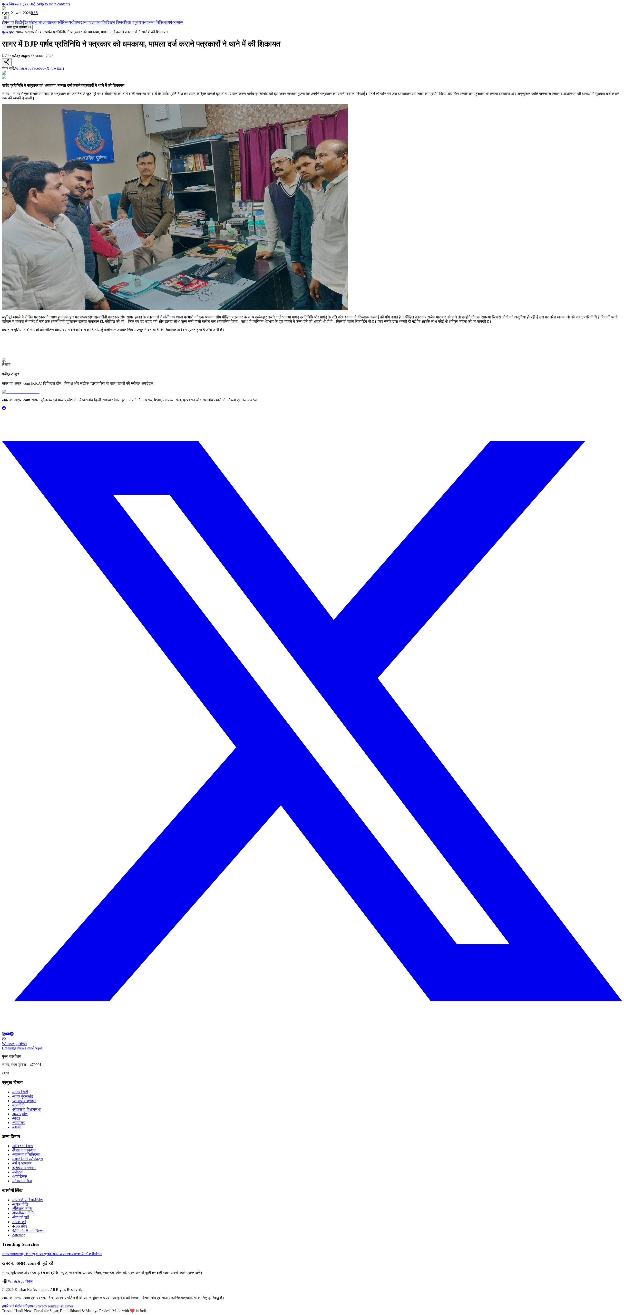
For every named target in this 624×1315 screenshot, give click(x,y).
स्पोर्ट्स (17, 1172)
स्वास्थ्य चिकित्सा (156, 22)
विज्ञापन (30, 1306)
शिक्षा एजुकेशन (134, 22)
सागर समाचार (11, 1254)
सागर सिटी (14, 22)
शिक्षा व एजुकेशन (24, 1150)
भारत (80, 22)
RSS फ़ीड (19, 1226)
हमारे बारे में (9, 1306)
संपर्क (21, 1306)
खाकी (100, 22)
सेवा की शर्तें (20, 1217)
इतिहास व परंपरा (24, 1168)
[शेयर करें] (7, 62)
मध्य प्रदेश (20, 1114)
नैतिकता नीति (22, 1209)
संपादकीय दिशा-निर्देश (27, 1200)
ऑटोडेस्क (19, 1176)
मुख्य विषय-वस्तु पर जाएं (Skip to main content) (36, 4)
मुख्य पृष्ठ (8, 32)
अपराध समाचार (62, 1254)
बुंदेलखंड (28, 22)
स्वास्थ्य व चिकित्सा (26, 1154)
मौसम (98, 1254)
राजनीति (59, 22)
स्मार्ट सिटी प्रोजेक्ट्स (27, 1159)
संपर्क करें (19, 1222)
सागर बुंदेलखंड (22, 1096)
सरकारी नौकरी (83, 1254)
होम (4, 22)
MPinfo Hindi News (28, 1231)
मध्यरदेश (71, 22)
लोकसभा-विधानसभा (26, 1109)
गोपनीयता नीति (23, 1213)
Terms (52, 1306)
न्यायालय (90, 22)
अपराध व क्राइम (24, 1101)
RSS (34, 13)
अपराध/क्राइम (44, 22)
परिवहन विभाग (114, 22)
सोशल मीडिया (22, 1181)
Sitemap (18, 1235)
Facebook (39, 68)
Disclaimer (65, 1306)
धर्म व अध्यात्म (21, 1163)
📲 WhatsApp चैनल (17, 1281)
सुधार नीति (20, 1204)
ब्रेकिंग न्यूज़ (29, 1254)
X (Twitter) (55, 68)
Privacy (41, 1306)
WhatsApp (23, 68)
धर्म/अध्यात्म (175, 22)
